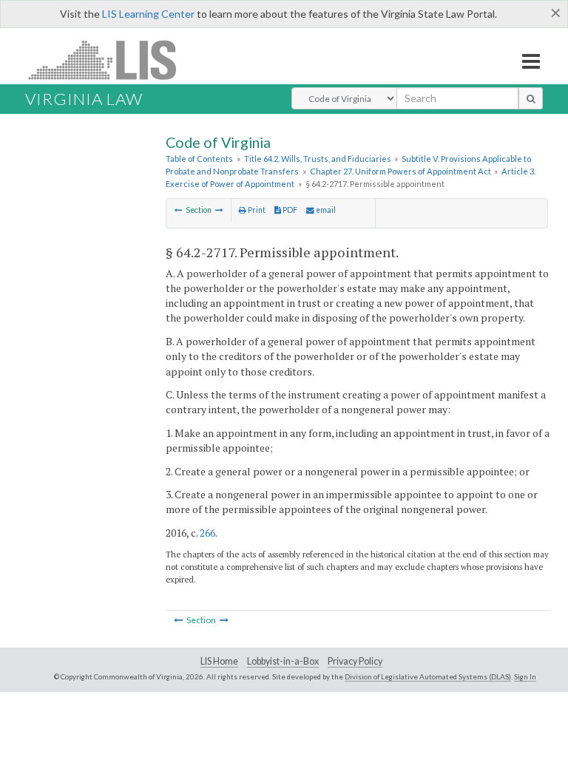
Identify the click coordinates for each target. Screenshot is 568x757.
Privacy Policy (355, 661)
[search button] (530, 98)
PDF (289, 210)
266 (207, 533)
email (325, 210)
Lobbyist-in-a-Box (283, 661)
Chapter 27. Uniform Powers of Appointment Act (400, 171)
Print (256, 210)
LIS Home (219, 661)
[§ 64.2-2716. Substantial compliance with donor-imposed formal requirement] (179, 210)
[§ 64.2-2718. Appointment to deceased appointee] (219, 210)
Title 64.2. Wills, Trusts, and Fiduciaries (317, 158)
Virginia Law (84, 99)
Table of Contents (199, 158)
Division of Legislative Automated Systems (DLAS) (428, 676)
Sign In (525, 676)
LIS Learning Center (148, 13)
